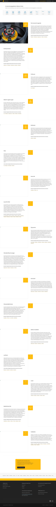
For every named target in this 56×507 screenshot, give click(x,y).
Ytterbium (19, 65)
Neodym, (32, 36)
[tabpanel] (31, 12)
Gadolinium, (22, 215)
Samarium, (16, 65)
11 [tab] (29, 17)
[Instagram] (52, 501)
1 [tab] (21, 17)
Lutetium (33, 475)
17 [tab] (34, 17)
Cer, (4, 113)
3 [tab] (23, 17)
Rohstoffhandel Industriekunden (43, 492)
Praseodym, (35, 36)
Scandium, (32, 190)
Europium (14, 369)
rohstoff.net (40, 486)
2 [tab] (22, 17)
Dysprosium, (39, 36)
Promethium (36, 475)
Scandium (44, 475)
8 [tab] (27, 17)
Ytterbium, (6, 113)
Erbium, (10, 215)
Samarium (45, 36)
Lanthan (31, 475)
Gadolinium (46, 291)
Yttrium (20, 216)
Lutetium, (18, 215)
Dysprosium (4, 475)
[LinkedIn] (50, 501)
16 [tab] (33, 17)
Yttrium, (35, 190)
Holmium (13, 165)
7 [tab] (26, 17)
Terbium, (42, 36)
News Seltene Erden (25, 495)
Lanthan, (5, 65)
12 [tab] (30, 17)
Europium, (12, 215)
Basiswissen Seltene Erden (26, 492)
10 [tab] (28, 17)
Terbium (15, 267)
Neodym (35, 138)
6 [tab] (25, 17)
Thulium (47, 475)
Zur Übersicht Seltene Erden (28, 479)
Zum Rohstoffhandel (21, 467)
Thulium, (14, 216)
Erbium (44, 395)
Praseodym (19, 113)
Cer (6, 65)
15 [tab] (32, 17)
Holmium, (43, 242)
